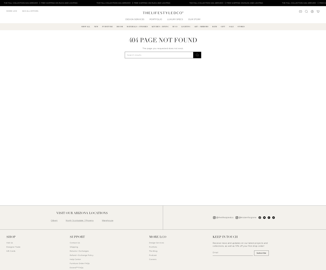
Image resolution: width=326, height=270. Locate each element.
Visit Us (9, 243)
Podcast (153, 255)
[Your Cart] (318, 12)
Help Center (75, 259)
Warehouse (107, 220)
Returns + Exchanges (79, 251)
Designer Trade (13, 247)
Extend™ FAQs (76, 268)
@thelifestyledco (225, 217)
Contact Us (75, 243)
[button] (13, 12)
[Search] (197, 55)
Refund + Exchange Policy (81, 255)
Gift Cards (10, 251)
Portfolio (153, 247)
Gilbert (54, 220)
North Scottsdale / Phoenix (80, 220)
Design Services (156, 243)
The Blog (153, 251)
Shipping (74, 247)
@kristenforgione (247, 217)
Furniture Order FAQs (80, 263)
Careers (152, 259)
